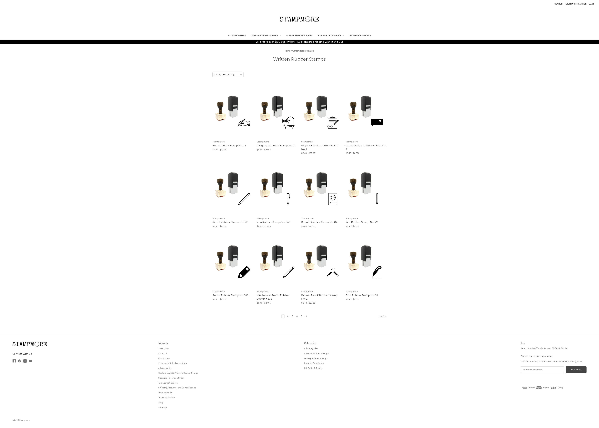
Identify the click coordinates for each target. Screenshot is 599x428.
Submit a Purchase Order (171, 378)
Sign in (569, 3)
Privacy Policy (165, 392)
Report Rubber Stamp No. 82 (319, 222)
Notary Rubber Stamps (299, 35)
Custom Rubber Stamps (264, 35)
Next (381, 316)
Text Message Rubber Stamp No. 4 (366, 147)
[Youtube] (30, 361)
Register (582, 3)
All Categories (237, 35)
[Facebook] (14, 361)
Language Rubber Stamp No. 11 (276, 145)
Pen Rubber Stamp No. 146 (273, 222)
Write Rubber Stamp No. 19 (229, 145)
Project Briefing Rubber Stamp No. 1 (320, 147)
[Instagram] (25, 361)
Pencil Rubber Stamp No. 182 (230, 295)
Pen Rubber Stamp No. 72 (362, 222)
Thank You (163, 348)
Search (558, 3)
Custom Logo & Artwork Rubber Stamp (178, 373)
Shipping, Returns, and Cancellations (177, 387)
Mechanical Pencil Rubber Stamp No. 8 (273, 297)
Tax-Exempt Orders (168, 383)
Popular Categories (329, 35)
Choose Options (233, 111)
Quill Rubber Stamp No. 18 (362, 295)
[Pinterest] (19, 361)
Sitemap (162, 407)
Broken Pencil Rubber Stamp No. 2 (319, 297)
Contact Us (164, 358)
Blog (160, 402)
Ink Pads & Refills (360, 35)
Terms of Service (166, 397)
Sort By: (217, 74)
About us (162, 353)
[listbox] (233, 74)
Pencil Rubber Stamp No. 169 (230, 222)
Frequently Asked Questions (172, 363)
